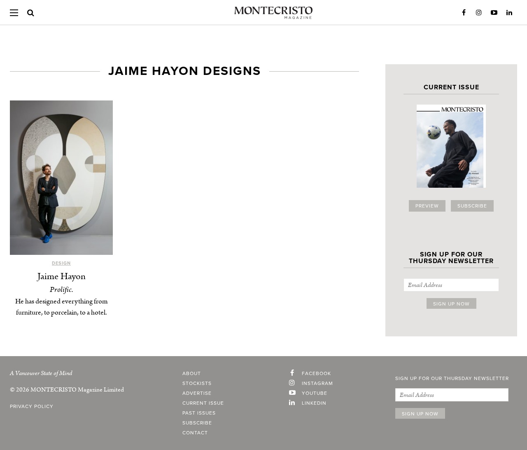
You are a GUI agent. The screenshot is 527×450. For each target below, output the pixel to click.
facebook (316, 373)
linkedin (314, 403)
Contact (195, 433)
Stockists (197, 383)
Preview (427, 206)
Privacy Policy (32, 406)
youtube (314, 393)
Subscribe (472, 206)
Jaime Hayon (61, 276)
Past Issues (199, 413)
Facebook (463, 12)
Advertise (197, 393)
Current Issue (203, 403)
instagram (317, 383)
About (191, 373)
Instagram (479, 12)
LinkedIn (509, 12)
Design (61, 263)
